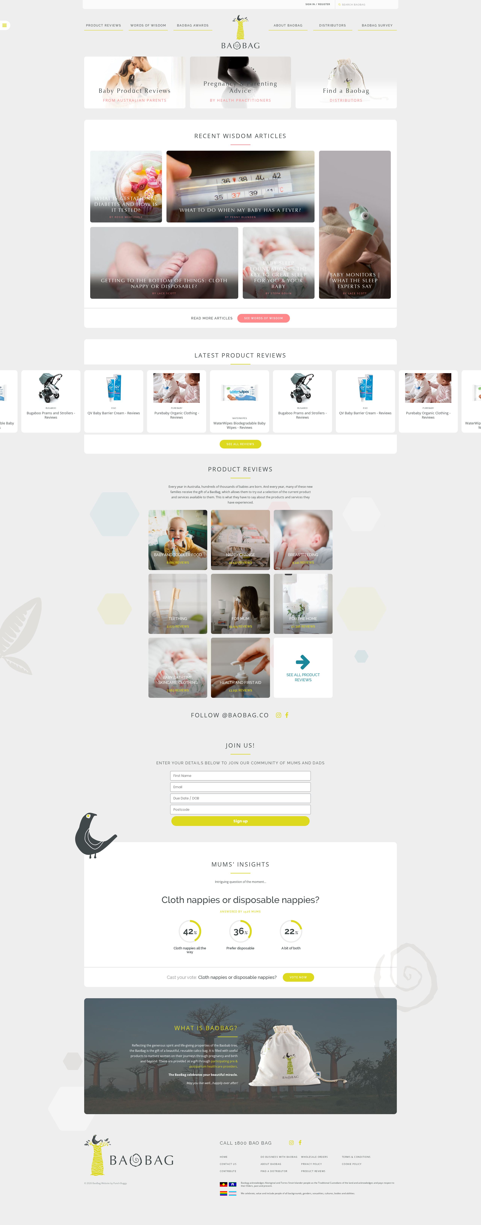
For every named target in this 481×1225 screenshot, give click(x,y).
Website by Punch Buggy (114, 1183)
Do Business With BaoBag (279, 1156)
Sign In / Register (318, 4)
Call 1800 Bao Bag (246, 1143)
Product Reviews (103, 25)
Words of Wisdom (148, 25)
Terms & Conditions (356, 1156)
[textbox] (363, 4)
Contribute (228, 1171)
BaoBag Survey (377, 25)
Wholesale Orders (314, 1156)
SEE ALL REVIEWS (240, 444)
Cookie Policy (352, 1164)
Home (224, 1156)
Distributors (332, 25)
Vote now (298, 977)
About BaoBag (288, 25)
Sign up (240, 821)
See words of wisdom (263, 318)
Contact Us (228, 1164)
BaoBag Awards (193, 25)
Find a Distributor (274, 1171)
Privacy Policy (311, 1164)
